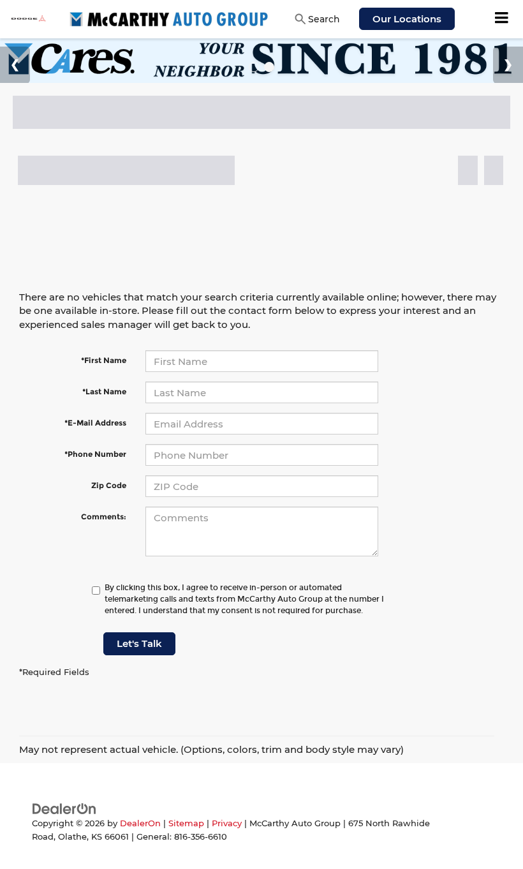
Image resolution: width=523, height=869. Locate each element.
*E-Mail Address (95, 422)
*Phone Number (95, 454)
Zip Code (108, 485)
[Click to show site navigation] (502, 19)
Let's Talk (139, 643)
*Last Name (104, 391)
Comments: (103, 516)
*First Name (103, 360)
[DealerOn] (64, 808)
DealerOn (140, 823)
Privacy (227, 823)
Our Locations (406, 19)
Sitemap (186, 823)
